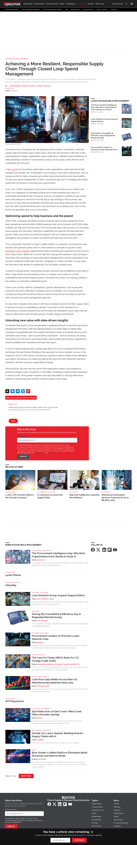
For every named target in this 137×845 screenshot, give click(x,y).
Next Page (26, 776)
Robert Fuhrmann (29, 86)
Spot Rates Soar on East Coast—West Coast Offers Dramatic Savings (56, 713)
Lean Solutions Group (45, 599)
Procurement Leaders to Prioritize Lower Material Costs (104, 148)
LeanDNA (40, 740)
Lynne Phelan (13, 575)
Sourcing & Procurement (16, 59)
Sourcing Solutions (40, 592)
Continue (79, 840)
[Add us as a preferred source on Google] (28, 391)
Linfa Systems (42, 621)
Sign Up (23, 456)
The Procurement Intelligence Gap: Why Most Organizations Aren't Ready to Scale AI (104, 107)
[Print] (7, 391)
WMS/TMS (35, 611)
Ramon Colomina (44, 86)
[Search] (126, 4)
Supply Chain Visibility (40, 676)
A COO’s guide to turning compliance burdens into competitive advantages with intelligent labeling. (60, 625)
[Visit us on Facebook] (93, 550)
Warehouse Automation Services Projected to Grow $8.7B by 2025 (115, 497)
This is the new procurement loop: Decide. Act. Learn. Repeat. (55, 743)
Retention (74, 492)
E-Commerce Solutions (46, 492)
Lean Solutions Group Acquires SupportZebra (104, 120)
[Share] (13, 391)
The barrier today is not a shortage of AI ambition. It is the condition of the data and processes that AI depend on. (60, 564)
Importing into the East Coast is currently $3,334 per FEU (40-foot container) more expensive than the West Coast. (57, 722)
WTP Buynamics (42, 686)
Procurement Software (41, 550)
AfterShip (10, 585)
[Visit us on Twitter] (98, 550)
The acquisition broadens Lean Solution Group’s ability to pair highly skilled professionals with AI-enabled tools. (60, 603)
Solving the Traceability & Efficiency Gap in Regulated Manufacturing (103, 135)
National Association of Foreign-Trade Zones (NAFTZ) (58, 664)
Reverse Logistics (12, 582)
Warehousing (10, 492)
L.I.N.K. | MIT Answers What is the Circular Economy (19, 496)
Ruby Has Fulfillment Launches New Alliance (85, 496)
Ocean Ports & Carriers (41, 708)
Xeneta (39, 718)
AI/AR (34, 750)
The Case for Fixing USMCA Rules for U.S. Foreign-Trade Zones (55, 659)
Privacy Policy (52, 453)
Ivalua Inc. (40, 642)
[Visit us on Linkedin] (104, 550)
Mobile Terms (39, 453)
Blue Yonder (41, 759)
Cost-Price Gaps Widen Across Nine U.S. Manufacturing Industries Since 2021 (55, 681)
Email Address (23, 436)
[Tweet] (23, 391)
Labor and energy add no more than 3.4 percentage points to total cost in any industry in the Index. (60, 690)
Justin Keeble (15, 86)
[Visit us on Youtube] (115, 550)
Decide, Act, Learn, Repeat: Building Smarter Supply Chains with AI (57, 735)
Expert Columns (38, 655)
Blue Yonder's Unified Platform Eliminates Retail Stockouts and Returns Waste (59, 754)
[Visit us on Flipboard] (110, 550)
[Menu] (132, 4)
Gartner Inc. (41, 560)
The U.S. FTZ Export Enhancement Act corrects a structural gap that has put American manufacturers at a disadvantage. (59, 668)
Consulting (10, 572)
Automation (106, 492)
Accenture (13, 91)
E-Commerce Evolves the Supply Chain (50, 496)
